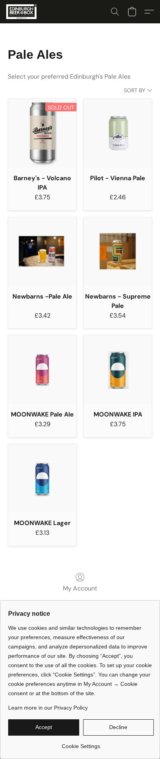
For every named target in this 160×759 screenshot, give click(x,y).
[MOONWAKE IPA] (117, 369)
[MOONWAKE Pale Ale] (42, 369)
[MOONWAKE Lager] (42, 478)
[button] (22, 11)
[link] (81, 743)
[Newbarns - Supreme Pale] (117, 251)
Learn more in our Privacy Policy (48, 708)
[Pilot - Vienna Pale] (117, 133)
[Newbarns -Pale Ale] (42, 251)
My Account (80, 588)
